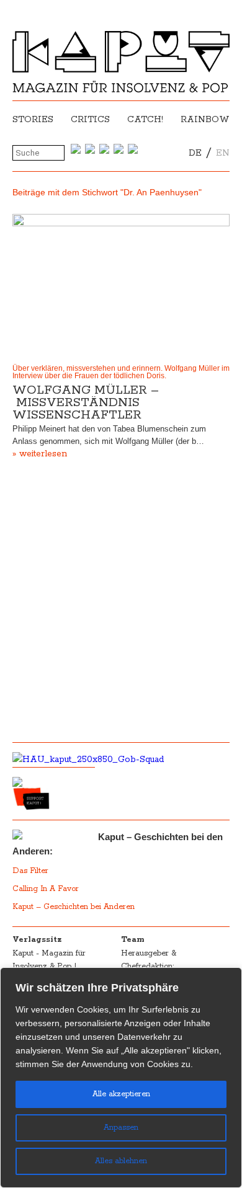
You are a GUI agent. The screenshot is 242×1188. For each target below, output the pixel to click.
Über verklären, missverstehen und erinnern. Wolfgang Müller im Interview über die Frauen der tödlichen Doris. (121, 372)
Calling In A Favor (45, 888)
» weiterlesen (39, 453)
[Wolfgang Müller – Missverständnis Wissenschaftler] (121, 286)
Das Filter (31, 870)
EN (223, 153)
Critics (90, 119)
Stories (32, 119)
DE (195, 153)
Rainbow (205, 119)
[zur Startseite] (121, 89)
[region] (121, 1077)
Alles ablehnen (121, 1161)
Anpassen (121, 1127)
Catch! (145, 119)
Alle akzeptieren (121, 1094)
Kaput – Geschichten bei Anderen (73, 906)
